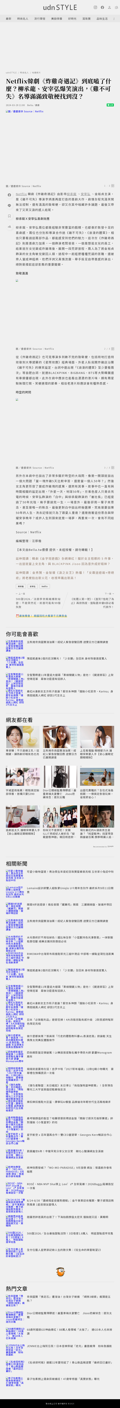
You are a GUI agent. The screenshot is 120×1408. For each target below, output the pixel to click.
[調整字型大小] (9, 226)
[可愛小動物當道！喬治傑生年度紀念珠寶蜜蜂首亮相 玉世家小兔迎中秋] (15, 876)
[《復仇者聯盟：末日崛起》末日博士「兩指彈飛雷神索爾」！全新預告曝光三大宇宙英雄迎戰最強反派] (15, 1089)
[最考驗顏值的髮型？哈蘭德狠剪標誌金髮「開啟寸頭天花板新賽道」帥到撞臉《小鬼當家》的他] (15, 1122)
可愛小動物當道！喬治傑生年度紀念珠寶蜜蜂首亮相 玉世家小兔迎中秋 (70, 871)
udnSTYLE (11, 73)
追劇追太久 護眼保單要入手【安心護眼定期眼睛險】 (23, 831)
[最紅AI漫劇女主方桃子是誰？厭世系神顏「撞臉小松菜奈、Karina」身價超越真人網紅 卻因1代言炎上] (15, 695)
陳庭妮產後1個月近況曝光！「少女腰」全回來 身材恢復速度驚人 (67, 658)
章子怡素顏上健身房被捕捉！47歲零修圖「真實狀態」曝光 (63, 1379)
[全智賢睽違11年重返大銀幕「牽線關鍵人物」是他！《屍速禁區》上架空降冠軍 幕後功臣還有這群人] (15, 679)
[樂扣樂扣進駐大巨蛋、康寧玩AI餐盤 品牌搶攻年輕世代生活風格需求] (15, 1106)
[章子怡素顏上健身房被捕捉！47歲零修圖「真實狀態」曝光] (15, 1383)
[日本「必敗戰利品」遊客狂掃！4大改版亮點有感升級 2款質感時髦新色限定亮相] (15, 1024)
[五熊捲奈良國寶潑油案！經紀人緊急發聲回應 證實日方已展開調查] (15, 646)
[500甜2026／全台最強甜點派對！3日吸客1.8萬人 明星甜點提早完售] (15, 1237)
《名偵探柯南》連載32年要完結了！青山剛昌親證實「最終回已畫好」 (70, 1362)
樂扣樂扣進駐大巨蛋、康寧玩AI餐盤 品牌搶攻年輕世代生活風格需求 (69, 1102)
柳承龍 (21, 586)
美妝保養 (56, 18)
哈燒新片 (36, 73)
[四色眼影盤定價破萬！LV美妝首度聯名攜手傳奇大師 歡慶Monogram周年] (15, 1056)
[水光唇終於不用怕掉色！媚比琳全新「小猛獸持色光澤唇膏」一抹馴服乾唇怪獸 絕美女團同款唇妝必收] (15, 941)
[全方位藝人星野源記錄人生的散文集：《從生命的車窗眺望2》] (15, 1254)
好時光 (72, 18)
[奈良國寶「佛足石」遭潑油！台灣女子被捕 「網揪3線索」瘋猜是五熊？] (15, 1301)
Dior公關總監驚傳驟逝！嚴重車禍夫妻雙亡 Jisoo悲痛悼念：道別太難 (59, 794)
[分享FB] (9, 194)
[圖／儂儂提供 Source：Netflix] (60, 146)
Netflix (45, 586)
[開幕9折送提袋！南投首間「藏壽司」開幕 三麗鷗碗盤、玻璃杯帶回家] (15, 909)
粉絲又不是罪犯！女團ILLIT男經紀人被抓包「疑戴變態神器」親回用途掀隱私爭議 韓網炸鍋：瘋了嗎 (59, 833)
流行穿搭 (39, 18)
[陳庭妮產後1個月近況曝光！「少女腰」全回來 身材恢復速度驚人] (15, 662)
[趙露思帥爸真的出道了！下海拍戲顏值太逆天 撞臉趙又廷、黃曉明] (15, 1221)
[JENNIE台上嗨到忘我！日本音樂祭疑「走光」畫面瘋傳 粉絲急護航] (15, 1350)
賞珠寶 (86, 18)
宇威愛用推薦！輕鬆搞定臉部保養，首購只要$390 (22, 792)
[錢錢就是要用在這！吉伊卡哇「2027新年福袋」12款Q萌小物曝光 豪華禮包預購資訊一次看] (15, 1073)
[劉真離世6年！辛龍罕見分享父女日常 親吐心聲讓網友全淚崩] (15, 1155)
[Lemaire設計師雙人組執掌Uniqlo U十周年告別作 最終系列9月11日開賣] (15, 892)
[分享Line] (9, 205)
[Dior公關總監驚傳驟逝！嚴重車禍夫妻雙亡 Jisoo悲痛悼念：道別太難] (15, 1317)
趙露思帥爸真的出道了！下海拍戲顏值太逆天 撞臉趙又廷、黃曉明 (67, 1217)
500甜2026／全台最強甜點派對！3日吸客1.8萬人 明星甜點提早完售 (70, 1233)
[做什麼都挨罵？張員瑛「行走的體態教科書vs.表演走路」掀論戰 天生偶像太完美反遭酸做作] (15, 1040)
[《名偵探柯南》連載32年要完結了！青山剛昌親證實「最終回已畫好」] (15, 1366)
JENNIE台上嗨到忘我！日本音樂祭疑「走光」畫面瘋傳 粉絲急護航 (69, 1346)
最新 (8, 18)
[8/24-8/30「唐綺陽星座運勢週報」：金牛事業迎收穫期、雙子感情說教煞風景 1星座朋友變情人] (15, 1204)
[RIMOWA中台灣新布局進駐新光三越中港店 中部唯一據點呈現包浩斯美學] (15, 958)
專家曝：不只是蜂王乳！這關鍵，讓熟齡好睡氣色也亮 (22, 752)
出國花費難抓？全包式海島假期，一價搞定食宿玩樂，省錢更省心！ (96, 794)
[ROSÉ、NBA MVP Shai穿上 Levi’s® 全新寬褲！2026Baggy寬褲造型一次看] (15, 1188)
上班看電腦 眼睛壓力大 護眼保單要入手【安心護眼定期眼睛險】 (96, 754)
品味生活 (102, 18)
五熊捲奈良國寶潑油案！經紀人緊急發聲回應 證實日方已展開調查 (67, 642)
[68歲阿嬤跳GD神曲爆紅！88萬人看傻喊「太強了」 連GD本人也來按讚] (15, 1334)
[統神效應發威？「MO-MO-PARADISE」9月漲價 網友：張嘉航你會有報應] (15, 1172)
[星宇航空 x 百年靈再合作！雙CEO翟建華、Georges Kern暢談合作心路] (15, 1139)
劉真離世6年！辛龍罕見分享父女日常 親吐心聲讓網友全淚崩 (65, 1151)
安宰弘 (33, 586)
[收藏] (9, 215)
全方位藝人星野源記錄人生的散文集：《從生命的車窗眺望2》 (64, 1250)
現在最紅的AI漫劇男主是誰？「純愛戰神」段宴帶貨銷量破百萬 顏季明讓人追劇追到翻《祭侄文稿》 (97, 833)
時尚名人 (22, 18)
